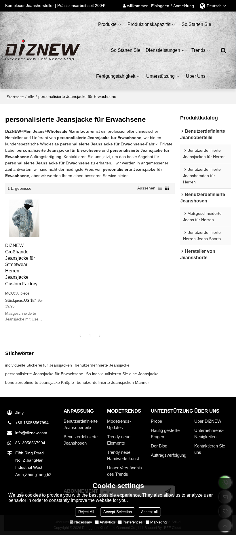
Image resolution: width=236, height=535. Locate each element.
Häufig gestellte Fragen (165, 433)
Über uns (195, 76)
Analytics (107, 522)
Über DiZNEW (207, 421)
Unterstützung (160, 76)
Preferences (133, 522)
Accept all (149, 512)
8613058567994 (30, 443)
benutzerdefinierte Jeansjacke (102, 365)
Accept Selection (117, 512)
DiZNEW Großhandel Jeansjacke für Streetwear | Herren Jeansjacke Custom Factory (21, 264)
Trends (198, 50)
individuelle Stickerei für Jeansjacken (38, 365)
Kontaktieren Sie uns (209, 449)
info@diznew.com (31, 432)
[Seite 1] (80, 335)
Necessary (83, 522)
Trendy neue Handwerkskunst (123, 455)
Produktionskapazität (148, 24)
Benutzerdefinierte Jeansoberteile (81, 424)
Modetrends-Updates (119, 424)
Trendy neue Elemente (118, 440)
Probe (156, 421)
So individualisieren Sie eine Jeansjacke (122, 373)
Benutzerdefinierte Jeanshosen (81, 440)
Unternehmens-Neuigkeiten (209, 433)
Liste (160, 188)
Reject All (86, 512)
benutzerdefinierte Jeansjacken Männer (113, 382)
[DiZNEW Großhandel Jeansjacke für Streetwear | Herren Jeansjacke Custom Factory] (24, 218)
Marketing (158, 522)
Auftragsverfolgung (168, 455)
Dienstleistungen (163, 50)
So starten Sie (196, 24)
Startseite (15, 96)
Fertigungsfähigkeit (115, 76)
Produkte (107, 24)
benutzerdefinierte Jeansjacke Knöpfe (39, 382)
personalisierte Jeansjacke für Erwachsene (44, 373)
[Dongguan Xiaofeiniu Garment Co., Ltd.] (42, 50)
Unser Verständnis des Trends (124, 471)
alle (31, 96)
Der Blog (159, 446)
